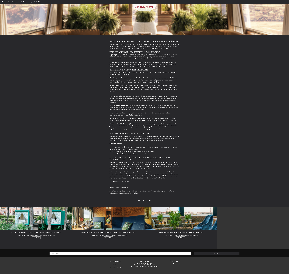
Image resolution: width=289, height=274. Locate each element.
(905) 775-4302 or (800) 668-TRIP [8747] (145, 264)
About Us (115, 264)
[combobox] (120, 253)
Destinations (22, 2)
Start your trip (216, 253)
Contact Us (37, 2)
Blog (30, 2)
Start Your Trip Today (144, 200)
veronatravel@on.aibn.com (145, 263)
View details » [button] (36, 237)
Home (4, 2)
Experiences (12, 2)
